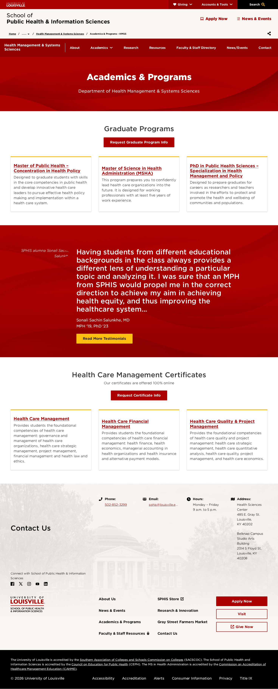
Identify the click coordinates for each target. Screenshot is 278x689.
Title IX (246, 678)
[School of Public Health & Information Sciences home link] (28, 604)
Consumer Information (192, 678)
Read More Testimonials (104, 339)
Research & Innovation (178, 611)
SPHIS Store (168, 599)
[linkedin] (46, 584)
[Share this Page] (268, 33)
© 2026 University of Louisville (37, 678)
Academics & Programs (120, 622)
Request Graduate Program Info (139, 142)
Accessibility (103, 678)
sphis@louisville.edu (164, 505)
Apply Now (242, 601)
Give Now (244, 627)
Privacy (225, 678)
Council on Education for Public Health (99, 664)
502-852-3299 (116, 505)
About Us (107, 599)
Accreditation (134, 678)
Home (12, 33)
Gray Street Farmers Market (182, 622)
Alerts (159, 678)
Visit (242, 614)
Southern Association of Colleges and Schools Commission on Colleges (131, 660)
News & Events (112, 611)
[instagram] (29, 584)
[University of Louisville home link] (16, 4)
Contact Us (167, 633)
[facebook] (12, 584)
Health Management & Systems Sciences (60, 33)
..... (25, 33)
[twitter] (21, 584)
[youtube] (37, 584)
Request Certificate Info (139, 395)
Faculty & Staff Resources (122, 633)
